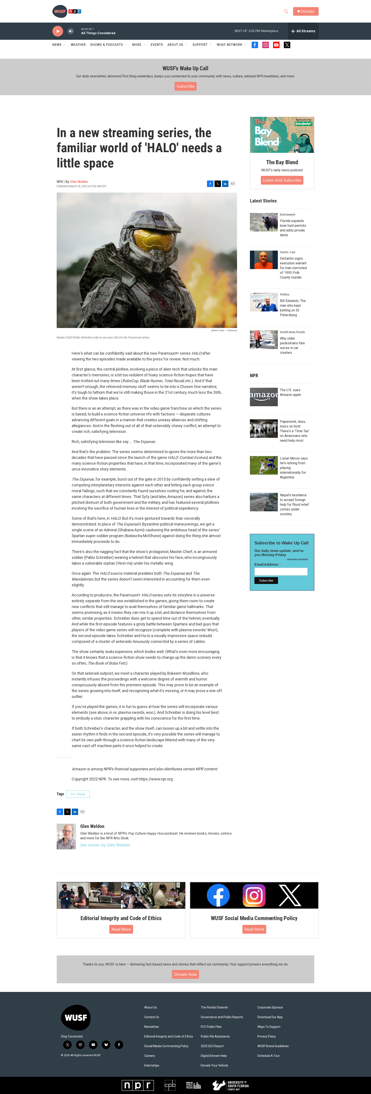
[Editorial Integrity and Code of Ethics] (121, 895)
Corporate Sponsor (270, 1007)
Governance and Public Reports (222, 1017)
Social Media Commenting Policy (166, 1046)
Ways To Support (268, 1026)
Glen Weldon (79, 181)
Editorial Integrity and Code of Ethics (121, 918)
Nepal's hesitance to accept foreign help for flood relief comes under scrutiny (294, 504)
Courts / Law (287, 252)
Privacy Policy (266, 1036)
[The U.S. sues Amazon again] (264, 397)
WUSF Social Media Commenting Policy (254, 918)
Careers (149, 1055)
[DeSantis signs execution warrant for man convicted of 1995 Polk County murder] (264, 260)
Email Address (267, 564)
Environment (287, 214)
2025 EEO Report (212, 1046)
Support (200, 44)
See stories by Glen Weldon (105, 844)
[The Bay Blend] (282, 135)
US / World (78, 794)
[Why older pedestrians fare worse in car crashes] (264, 340)
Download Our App (270, 1017)
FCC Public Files (211, 1026)
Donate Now (185, 974)
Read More (121, 929)
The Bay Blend (282, 162)
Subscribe (186, 86)
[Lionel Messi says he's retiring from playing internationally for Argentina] (264, 465)
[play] (57, 31)
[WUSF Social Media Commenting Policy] (254, 895)
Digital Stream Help (214, 1055)
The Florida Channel (214, 1007)
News (57, 44)
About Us (150, 1007)
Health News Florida (292, 332)
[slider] (77, 31)
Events (157, 44)
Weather (78, 44)
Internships (151, 1065)
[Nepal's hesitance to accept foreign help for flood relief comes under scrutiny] (264, 502)
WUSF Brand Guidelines (273, 1046)
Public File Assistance (215, 1036)
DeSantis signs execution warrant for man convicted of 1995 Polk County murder (293, 267)
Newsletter (151, 1026)
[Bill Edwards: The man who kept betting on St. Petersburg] (264, 302)
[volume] (70, 31)
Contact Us (151, 1017)
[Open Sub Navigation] (65, 44)
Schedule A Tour (268, 1055)
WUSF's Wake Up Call (185, 68)
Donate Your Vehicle (214, 1065)
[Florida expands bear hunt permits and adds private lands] (264, 222)
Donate (307, 11)
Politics (284, 294)
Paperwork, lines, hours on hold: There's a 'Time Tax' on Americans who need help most (294, 431)
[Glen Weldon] (66, 836)
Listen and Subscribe (282, 180)
